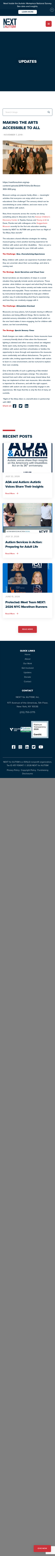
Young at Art (42, 220)
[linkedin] (27, 747)
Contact (27, 681)
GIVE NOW (42, 1548)
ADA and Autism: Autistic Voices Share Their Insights (24, 484)
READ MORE (27, 629)
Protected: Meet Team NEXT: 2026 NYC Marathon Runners (26, 604)
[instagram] (20, 747)
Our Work (27, 663)
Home (27, 654)
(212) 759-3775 (27, 712)
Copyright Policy (28, 770)
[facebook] (13, 747)
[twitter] (33, 747)
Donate (27, 676)
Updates (27, 672)
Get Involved (28, 667)
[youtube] (41, 747)
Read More (11, 493)
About (27, 658)
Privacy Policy (13, 770)
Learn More (27, 11)
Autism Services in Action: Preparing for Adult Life (23, 544)
